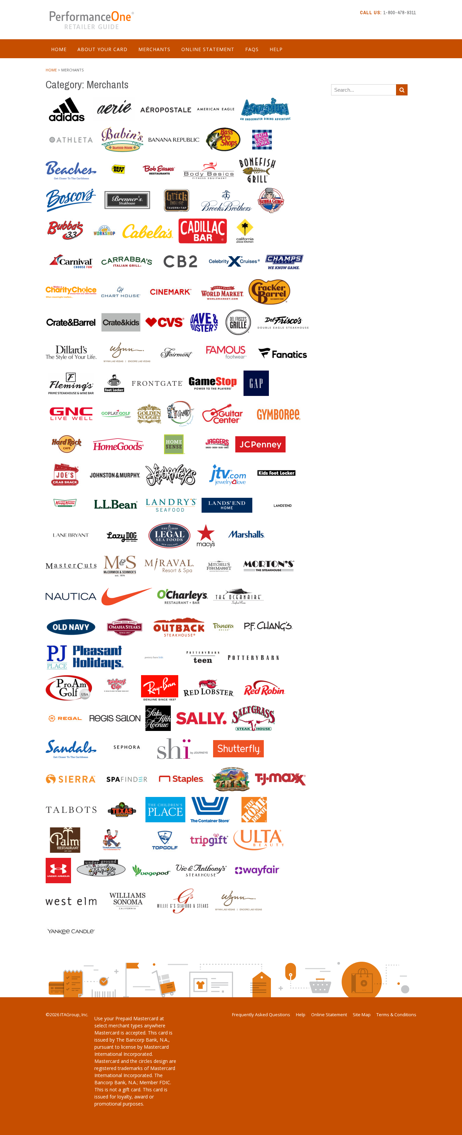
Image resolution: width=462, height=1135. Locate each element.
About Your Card (102, 49)
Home (59, 49)
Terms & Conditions (396, 1014)
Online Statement (207, 49)
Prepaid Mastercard (136, 1018)
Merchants (154, 49)
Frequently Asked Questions (261, 1014)
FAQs (252, 49)
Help (276, 49)
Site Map (362, 1014)
